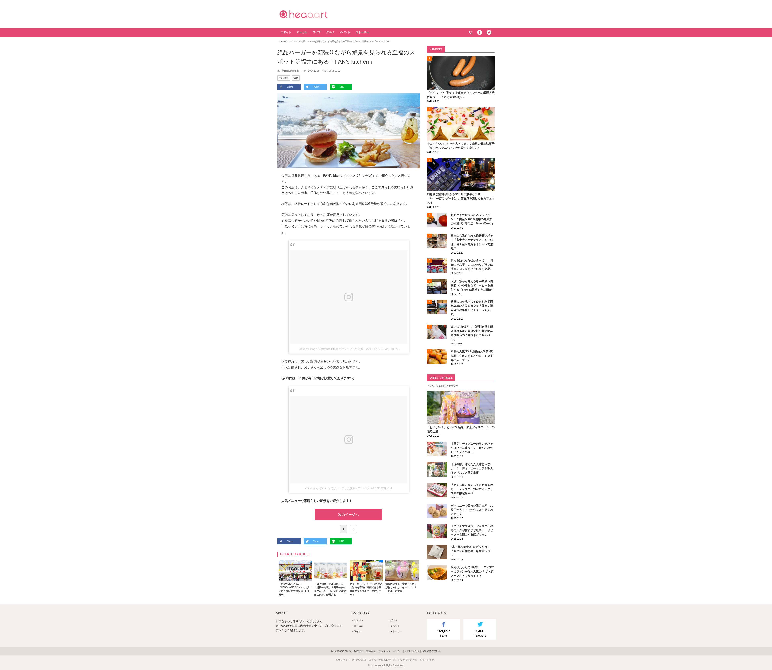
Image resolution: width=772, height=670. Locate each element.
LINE (341, 87)
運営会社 (371, 651)
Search (471, 32)
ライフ (317, 32)
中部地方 (283, 78)
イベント (345, 32)
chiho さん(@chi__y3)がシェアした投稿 (330, 488)
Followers (480, 633)
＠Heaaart (310, 14)
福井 (295, 78)
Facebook (479, 32)
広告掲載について (431, 651)
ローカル (302, 32)
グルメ (330, 32)
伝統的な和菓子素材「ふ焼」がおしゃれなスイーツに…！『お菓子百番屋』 (401, 587)
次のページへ (348, 515)
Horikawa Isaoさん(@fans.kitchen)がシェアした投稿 (330, 348)
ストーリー (362, 32)
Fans (443, 633)
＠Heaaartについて (341, 651)
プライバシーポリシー (390, 651)
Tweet (316, 87)
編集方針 (359, 651)
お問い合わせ (412, 651)
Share (290, 87)
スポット (286, 32)
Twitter (489, 32)
